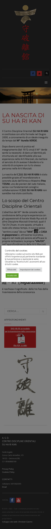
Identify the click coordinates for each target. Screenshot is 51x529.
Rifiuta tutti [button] (11, 269)
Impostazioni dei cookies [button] (30, 269)
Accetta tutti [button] (12, 275)
